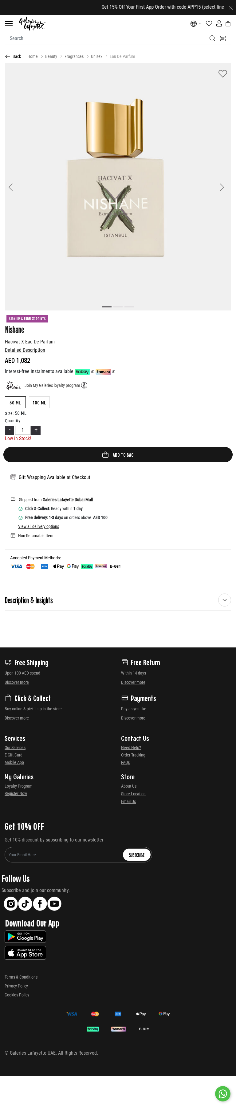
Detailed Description (25, 350)
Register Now (16, 793)
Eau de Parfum (122, 56)
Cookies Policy (17, 994)
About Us (128, 786)
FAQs (125, 762)
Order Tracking (133, 754)
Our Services (15, 747)
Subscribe (136, 855)
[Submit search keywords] (212, 38)
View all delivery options (38, 526)
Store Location (133, 793)
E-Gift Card (13, 754)
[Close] (231, 7)
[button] (22, 186)
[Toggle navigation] (9, 23)
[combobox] (118, 38)
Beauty (51, 56)
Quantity (12, 420)
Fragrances (74, 56)
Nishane (14, 329)
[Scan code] (223, 38)
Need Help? (131, 747)
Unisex (96, 56)
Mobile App (14, 762)
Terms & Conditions (21, 977)
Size (9, 413)
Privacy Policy (16, 985)
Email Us (128, 801)
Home (32, 56)
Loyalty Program (19, 786)
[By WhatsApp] (222, 1093)
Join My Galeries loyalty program (52, 385)
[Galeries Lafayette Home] (32, 23)
